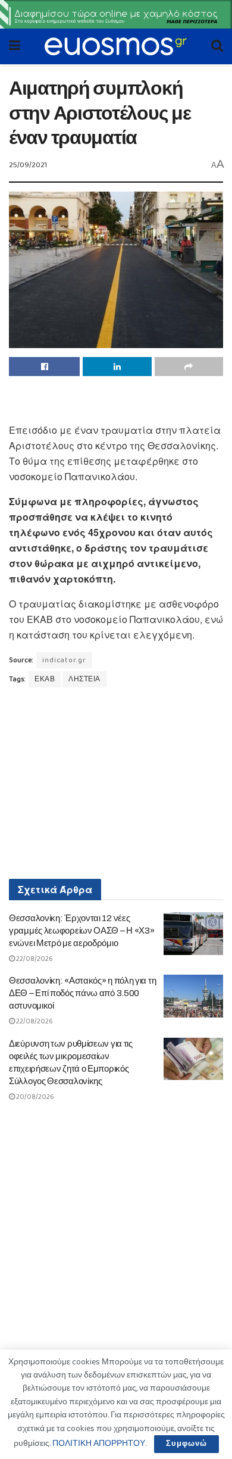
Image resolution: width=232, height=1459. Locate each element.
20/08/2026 (34, 1097)
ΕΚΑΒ (45, 679)
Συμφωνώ (186, 1444)
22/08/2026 (34, 959)
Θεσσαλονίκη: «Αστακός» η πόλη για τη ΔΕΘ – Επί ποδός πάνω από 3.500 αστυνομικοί (82, 993)
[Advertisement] (116, 403)
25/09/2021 (28, 165)
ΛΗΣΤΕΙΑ (84, 679)
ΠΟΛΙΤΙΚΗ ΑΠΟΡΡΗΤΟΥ (98, 1443)
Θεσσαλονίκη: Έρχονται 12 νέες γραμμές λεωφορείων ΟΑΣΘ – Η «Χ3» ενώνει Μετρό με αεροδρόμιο (81, 930)
